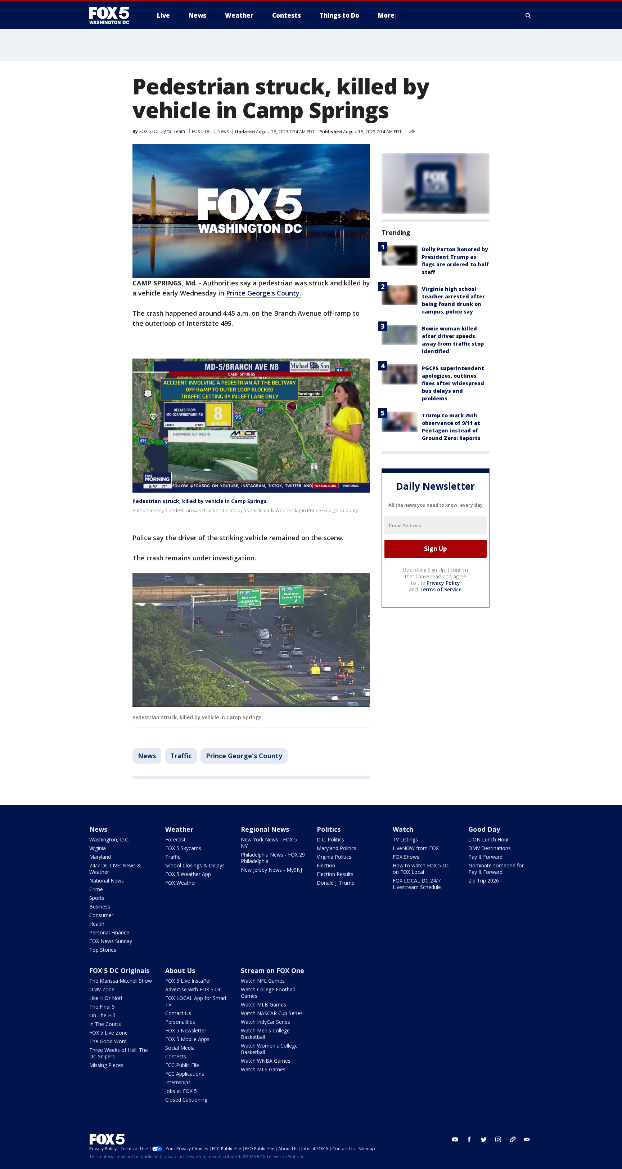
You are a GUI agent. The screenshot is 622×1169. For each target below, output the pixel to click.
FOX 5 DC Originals (119, 970)
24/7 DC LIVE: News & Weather (115, 868)
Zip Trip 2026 (483, 880)
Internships (178, 1082)
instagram (498, 1139)
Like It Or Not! (105, 998)
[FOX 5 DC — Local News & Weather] (113, 15)
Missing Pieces (106, 1065)
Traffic (180, 755)
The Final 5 (102, 1006)
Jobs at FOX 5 (181, 1091)
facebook (469, 1139)
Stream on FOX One (272, 970)
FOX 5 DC (201, 131)
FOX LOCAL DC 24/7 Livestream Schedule (417, 883)
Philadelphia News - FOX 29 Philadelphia (273, 857)
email (527, 1139)
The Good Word (108, 1041)
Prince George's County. (263, 293)
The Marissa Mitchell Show (120, 980)
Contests (175, 1056)
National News (106, 880)
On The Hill (102, 1015)
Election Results (335, 874)
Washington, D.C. (109, 839)
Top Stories (102, 949)
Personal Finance (109, 932)
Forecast (175, 839)
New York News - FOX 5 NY (269, 842)
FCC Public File (182, 1065)
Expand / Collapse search (528, 15)
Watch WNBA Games (265, 1060)
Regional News (265, 829)
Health (96, 923)
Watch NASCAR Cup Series (272, 1013)
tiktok (512, 1139)
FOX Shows (406, 856)
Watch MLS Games (263, 1069)
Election (326, 865)
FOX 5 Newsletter (185, 1030)
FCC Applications (184, 1073)
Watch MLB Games (263, 1004)
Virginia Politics (334, 856)
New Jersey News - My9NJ (271, 869)
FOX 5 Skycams (183, 848)
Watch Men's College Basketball (265, 1033)
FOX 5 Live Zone (108, 1032)
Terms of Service (440, 589)
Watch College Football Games (268, 992)
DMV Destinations (489, 848)
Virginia (97, 848)
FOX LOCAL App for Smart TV (196, 1001)
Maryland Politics (336, 848)
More (386, 15)
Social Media (180, 1047)
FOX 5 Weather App (188, 874)
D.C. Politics (330, 839)
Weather (179, 829)
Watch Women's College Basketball (269, 1048)
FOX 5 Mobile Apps (187, 1039)
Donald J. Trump (336, 882)
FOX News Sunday (110, 941)
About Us (180, 970)
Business (99, 906)
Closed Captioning (186, 1099)
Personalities (180, 1021)
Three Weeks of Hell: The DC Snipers (118, 1053)
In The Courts (105, 1024)
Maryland (100, 856)
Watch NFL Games (263, 980)
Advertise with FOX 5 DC (193, 989)
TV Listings (405, 839)
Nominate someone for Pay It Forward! (496, 868)
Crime (96, 889)
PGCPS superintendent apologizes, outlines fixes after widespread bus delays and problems (453, 383)
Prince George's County (244, 755)
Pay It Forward (485, 856)
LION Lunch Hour (488, 839)
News (223, 131)
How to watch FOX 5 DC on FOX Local (421, 868)
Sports (96, 897)
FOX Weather (180, 882)
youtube (455, 1139)
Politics (329, 829)
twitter (484, 1139)
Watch (403, 829)
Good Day (484, 829)
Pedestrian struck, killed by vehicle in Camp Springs (199, 501)
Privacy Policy (443, 582)
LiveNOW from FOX (416, 848)
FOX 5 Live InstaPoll (188, 980)
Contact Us (178, 1013)
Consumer (101, 915)
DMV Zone (101, 989)
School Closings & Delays (195, 865)
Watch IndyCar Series (265, 1021)
